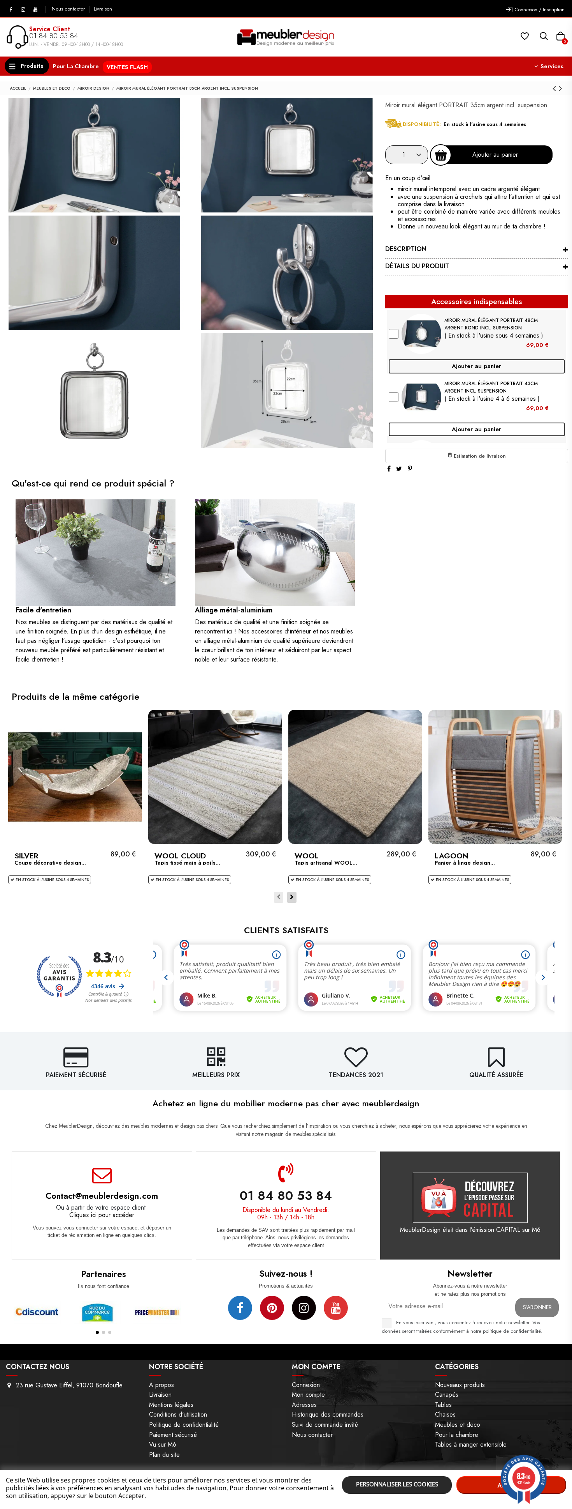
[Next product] (560, 88)
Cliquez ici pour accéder (101, 1214)
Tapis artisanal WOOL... (326, 863)
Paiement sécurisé (173, 1434)
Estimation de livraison (479, 456)
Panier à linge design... (465, 863)
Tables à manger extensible (471, 1444)
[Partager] (389, 468)
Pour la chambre (456, 1434)
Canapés (446, 1394)
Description (405, 249)
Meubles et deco (457, 1424)
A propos (161, 1385)
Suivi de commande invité (325, 1424)
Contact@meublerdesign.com (102, 1195)
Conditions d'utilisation (178, 1414)
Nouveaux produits (460, 1385)
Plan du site (164, 1454)
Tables (443, 1404)
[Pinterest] (410, 468)
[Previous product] (556, 88)
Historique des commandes (327, 1414)
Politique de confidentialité (184, 1424)
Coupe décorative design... (50, 863)
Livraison (103, 8)
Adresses (304, 1404)
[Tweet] (399, 468)
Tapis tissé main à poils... (187, 863)
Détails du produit (417, 266)
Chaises (445, 1414)
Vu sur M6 (162, 1444)
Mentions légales (171, 1404)
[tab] (476, 249)
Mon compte (308, 1394)
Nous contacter (69, 8)
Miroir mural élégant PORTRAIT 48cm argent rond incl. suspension (491, 324)
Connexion (306, 1385)
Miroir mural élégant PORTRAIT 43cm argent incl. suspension (491, 387)
